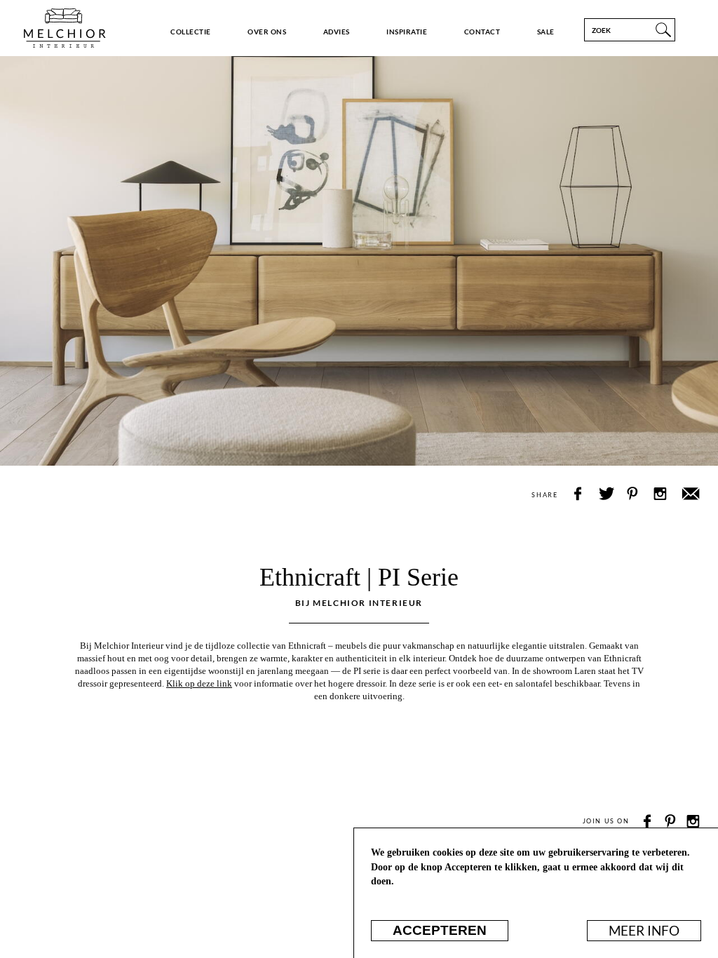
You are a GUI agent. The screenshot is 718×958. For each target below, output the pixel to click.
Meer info (644, 930)
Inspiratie (406, 32)
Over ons (267, 32)
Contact (482, 32)
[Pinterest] (670, 822)
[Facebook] (648, 822)
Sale (546, 32)
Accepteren (440, 930)
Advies (336, 32)
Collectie (190, 32)
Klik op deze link (199, 683)
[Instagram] (693, 822)
